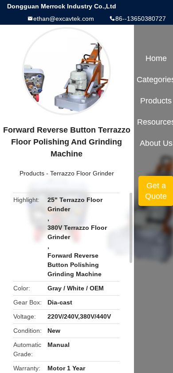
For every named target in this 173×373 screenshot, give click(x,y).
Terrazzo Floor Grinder (82, 173)
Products (32, 173)
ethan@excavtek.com (63, 18)
